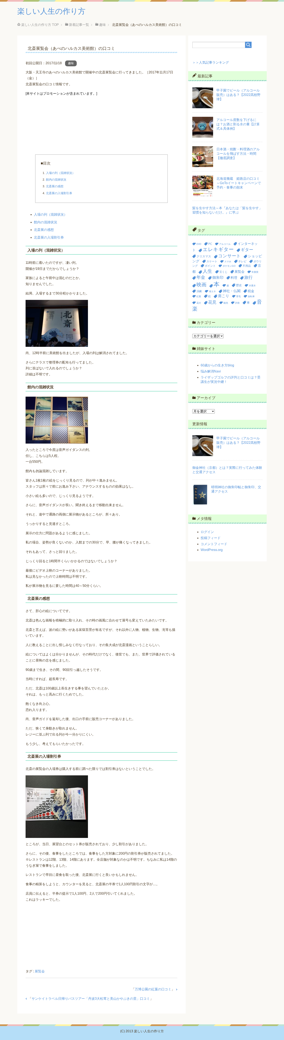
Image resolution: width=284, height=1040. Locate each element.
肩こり (223, 296)
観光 (225, 303)
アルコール (225, 244)
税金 (251, 291)
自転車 (251, 296)
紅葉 (198, 296)
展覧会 (40, 971)
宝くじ (223, 271)
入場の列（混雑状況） (60, 173)
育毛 (238, 296)
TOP (40, 24)
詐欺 (237, 303)
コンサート (229, 255)
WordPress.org (212, 550)
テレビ (242, 261)
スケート (211, 261)
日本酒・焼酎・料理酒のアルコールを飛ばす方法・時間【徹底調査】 (238, 153)
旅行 (248, 277)
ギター (247, 249)
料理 (234, 277)
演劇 (199, 291)
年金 (200, 277)
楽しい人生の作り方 (51, 11)
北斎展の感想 (54, 186)
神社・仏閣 (232, 291)
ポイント (210, 265)
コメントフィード (214, 544)
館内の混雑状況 (56, 179)
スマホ (227, 261)
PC (210, 243)
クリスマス (203, 256)
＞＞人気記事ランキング (210, 62)
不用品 (247, 265)
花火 (198, 303)
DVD (198, 244)
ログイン (207, 532)
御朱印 (217, 277)
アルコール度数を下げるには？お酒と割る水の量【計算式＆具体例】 (238, 124)
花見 (212, 302)
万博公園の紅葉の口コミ (153, 989)
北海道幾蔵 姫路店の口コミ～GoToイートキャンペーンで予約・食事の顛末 (238, 183)
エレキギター (218, 249)
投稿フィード (211, 538)
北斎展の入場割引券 (59, 193)
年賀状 (255, 272)
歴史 (239, 285)
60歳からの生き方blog (217, 365)
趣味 (71, 63)
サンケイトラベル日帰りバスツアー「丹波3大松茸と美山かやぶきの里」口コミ (91, 998)
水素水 (252, 285)
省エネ (212, 291)
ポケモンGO (229, 266)
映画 (201, 284)
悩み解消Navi (211, 371)
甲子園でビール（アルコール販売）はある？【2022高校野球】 (238, 95)
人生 (207, 271)
